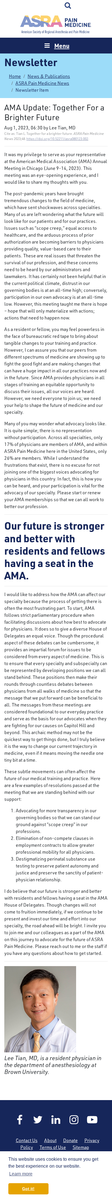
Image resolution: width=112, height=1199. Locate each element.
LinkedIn (56, 1119)
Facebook (20, 1119)
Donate (70, 1140)
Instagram (74, 1119)
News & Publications (49, 76)
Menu (61, 45)
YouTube (92, 1119)
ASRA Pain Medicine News (42, 83)
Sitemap (81, 1147)
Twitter (38, 1119)
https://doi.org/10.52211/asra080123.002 (57, 139)
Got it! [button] (28, 1188)
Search (68, 6)
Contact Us (27, 1140)
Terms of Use (53, 1147)
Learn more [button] (20, 1173)
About (50, 1140)
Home (56, 24)
